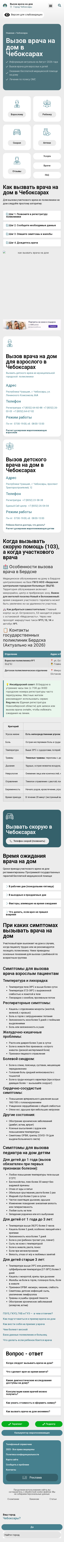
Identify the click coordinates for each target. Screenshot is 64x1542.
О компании (13, 1499)
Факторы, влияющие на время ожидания (33, 903)
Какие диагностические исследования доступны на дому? (28, 1381)
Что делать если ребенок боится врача (27, 1340)
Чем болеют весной (15, 1329)
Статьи (53, 1499)
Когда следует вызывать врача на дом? (29, 1363)
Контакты (11, 1470)
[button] (50, 5)
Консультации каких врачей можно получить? (26, 1393)
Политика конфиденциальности (22, 1454)
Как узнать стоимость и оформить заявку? (31, 1402)
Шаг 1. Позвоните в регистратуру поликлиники (26, 215)
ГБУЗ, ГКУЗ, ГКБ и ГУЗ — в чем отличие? (28, 1313)
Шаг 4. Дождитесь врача (23, 242)
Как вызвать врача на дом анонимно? (28, 1411)
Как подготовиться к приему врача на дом (29, 1318)
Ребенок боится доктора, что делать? (25, 525)
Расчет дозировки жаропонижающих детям (30, 528)
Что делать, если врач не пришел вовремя (27, 913)
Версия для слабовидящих (26, 14)
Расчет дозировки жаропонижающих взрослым (26, 431)
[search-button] (59, 5)
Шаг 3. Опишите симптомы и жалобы (30, 234)
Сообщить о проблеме (17, 1464)
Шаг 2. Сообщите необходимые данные (32, 225)
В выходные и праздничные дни (27, 895)
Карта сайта (12, 1459)
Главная (10, 33)
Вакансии (34, 1499)
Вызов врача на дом (21, 4)
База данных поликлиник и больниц (25, 1334)
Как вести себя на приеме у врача (24, 1324)
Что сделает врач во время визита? (27, 1371)
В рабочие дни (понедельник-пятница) (31, 886)
